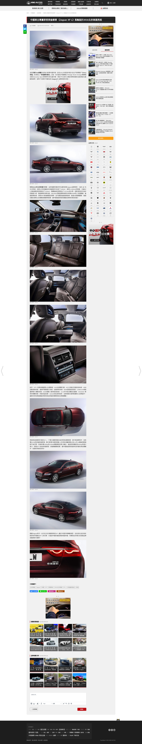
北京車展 (32, 587)
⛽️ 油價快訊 (104, 8)
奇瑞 (77, 587)
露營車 (65, 735)
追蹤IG (52, 591)
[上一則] (2, 370)
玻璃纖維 (77, 732)
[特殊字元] (69, 703)
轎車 (56, 732)
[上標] (63, 703)
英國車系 (50, 587)
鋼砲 (88, 732)
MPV (57, 729)
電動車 (47, 735)
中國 (43, 587)
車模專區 (58, 1)
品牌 (68, 732)
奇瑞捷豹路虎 (71, 587)
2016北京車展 (58, 587)
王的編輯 (33, 25)
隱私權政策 (34, 740)
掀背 (68, 735)
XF (46, 587)
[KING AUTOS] (35, 3)
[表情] (71, 703)
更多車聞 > (101, 138)
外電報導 (73, 4)
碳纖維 (72, 732)
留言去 (61, 591)
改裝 (48, 729)
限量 (88, 729)
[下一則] (140, 370)
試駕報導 (73, 1)
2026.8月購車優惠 (82, 8)
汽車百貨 (76, 735)
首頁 (28, 13)
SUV (51, 729)
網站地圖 (40, 740)
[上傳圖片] (31, 703)
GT (61, 735)
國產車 (67, 729)
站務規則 (45, 740)
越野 (48, 732)
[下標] (66, 703)
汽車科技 (88, 1)
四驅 (65, 732)
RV (54, 729)
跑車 (53, 732)
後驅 (62, 732)
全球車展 (39, 13)
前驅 (59, 732)
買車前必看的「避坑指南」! (60, 8)
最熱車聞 (107, 50)
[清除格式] (41, 703)
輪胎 (33, 729)
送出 (81, 709)
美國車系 (51, 735)
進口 (45, 732)
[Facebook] (109, 730)
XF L (65, 587)
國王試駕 (43, 729)
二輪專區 (96, 1)
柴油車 (71, 735)
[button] (34, 703)
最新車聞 (50, 1)
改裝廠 (36, 735)
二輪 (86, 732)
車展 (78, 729)
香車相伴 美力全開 (37, 8)
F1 (39, 732)
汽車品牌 (81, 4)
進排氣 (82, 732)
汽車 (51, 732)
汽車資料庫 (58, 4)
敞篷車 (30, 729)
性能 (36, 732)
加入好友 (43, 591)
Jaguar (38, 587)
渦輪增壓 (82, 729)
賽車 (36, 729)
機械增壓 (74, 729)
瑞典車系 (58, 735)
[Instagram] (112, 730)
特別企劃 (96, 4)
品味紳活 (88, 4)
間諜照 (65, 1)
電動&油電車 (81, 1)
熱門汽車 (50, 4)
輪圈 (39, 729)
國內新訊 (65, 4)
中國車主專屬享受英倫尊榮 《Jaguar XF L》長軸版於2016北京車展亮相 (59, 13)
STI (86, 729)
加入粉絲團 (34, 591)
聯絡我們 (29, 740)
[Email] (114, 730)
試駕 (70, 729)
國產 (42, 732)
